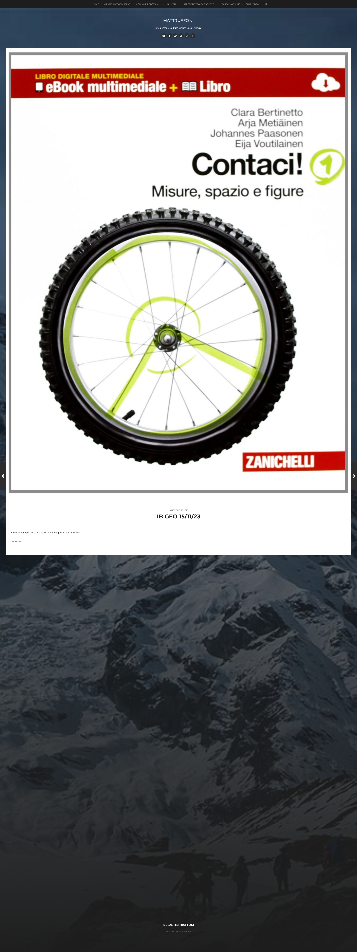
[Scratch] (175, 35)
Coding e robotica (147, 4)
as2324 (18, 541)
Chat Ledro (252, 4)
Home (95, 4)
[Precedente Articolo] (3, 476)
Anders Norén (183, 931)
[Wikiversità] (181, 35)
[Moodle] (193, 35)
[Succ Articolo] (354, 476)
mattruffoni (178, 20)
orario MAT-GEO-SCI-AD (117, 4)
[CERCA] (266, 4)
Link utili (171, 4)
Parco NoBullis (231, 4)
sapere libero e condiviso (199, 4)
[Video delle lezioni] (163, 35)
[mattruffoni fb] (169, 35)
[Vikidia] (187, 35)
